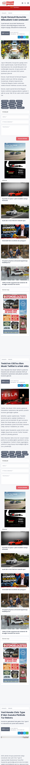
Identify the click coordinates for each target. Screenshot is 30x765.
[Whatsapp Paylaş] (27, 37)
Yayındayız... (15, 7)
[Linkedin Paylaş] (19, 37)
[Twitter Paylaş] (24, 37)
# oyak (12, 101)
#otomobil (4, 101)
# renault (19, 101)
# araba (12, 105)
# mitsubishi (12, 103)
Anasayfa (4, 13)
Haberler (10, 13)
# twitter (11, 454)
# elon (24, 452)
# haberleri (20, 107)
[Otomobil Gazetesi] (8, 3)
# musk (4, 454)
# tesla (12, 452)
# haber (19, 105)
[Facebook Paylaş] (21, 37)
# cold (19, 103)
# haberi (13, 107)
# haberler (5, 107)
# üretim (4, 105)
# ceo (18, 452)
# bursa (4, 103)
